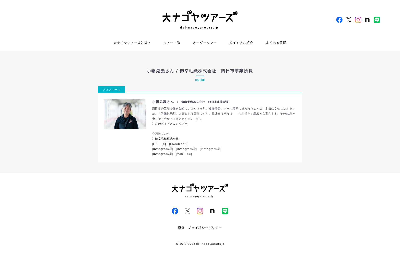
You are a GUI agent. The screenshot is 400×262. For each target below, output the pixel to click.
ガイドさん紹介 (241, 42)
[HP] (155, 143)
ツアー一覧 (172, 42)
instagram (161, 153)
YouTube (184, 153)
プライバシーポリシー (205, 227)
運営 (181, 227)
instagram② (186, 148)
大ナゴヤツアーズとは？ (132, 42)
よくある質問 (276, 42)
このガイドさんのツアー (171, 123)
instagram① (162, 148)
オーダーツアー (205, 42)
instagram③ (210, 148)
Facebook (178, 143)
